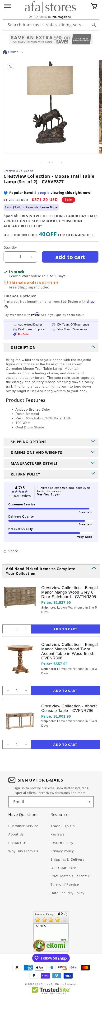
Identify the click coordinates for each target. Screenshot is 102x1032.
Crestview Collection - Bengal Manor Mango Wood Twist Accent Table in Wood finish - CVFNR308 (69, 651)
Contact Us (17, 842)
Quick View (66, 620)
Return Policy (62, 842)
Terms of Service (65, 884)
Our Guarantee (63, 867)
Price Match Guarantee (70, 876)
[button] (94, 6)
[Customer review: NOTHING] (51, 931)
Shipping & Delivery (67, 859)
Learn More (49, 207)
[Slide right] (61, 162)
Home (13, 51)
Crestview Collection (18, 171)
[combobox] (51, 24)
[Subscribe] (88, 801)
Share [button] (13, 551)
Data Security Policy (67, 893)
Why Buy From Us (23, 851)
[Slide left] (40, 162)
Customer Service (23, 826)
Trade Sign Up (63, 826)
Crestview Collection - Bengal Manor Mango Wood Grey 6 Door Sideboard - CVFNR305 (69, 592)
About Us (16, 834)
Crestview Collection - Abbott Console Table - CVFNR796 (69, 708)
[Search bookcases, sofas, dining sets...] (93, 24)
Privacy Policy (62, 851)
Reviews (57, 834)
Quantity (10, 247)
